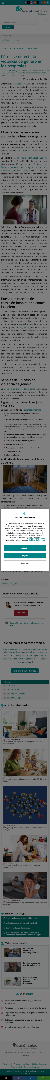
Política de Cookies (37, 540)
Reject (25, 555)
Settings (25, 563)
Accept (25, 547)
